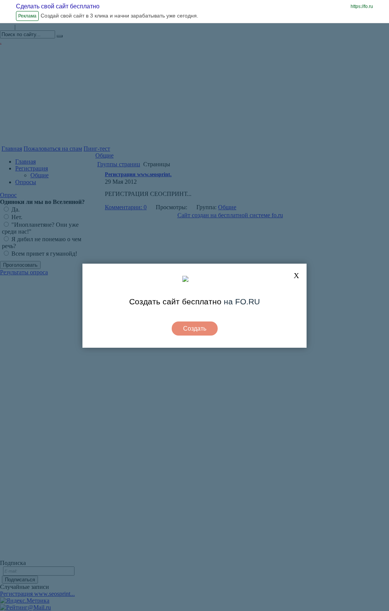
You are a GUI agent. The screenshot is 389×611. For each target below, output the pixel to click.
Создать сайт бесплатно (175, 301)
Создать (194, 328)
